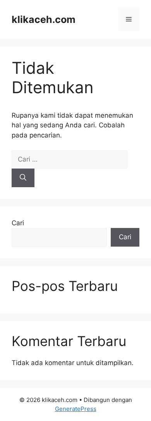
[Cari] (23, 178)
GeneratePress (75, 408)
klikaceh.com (44, 19)
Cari (18, 223)
